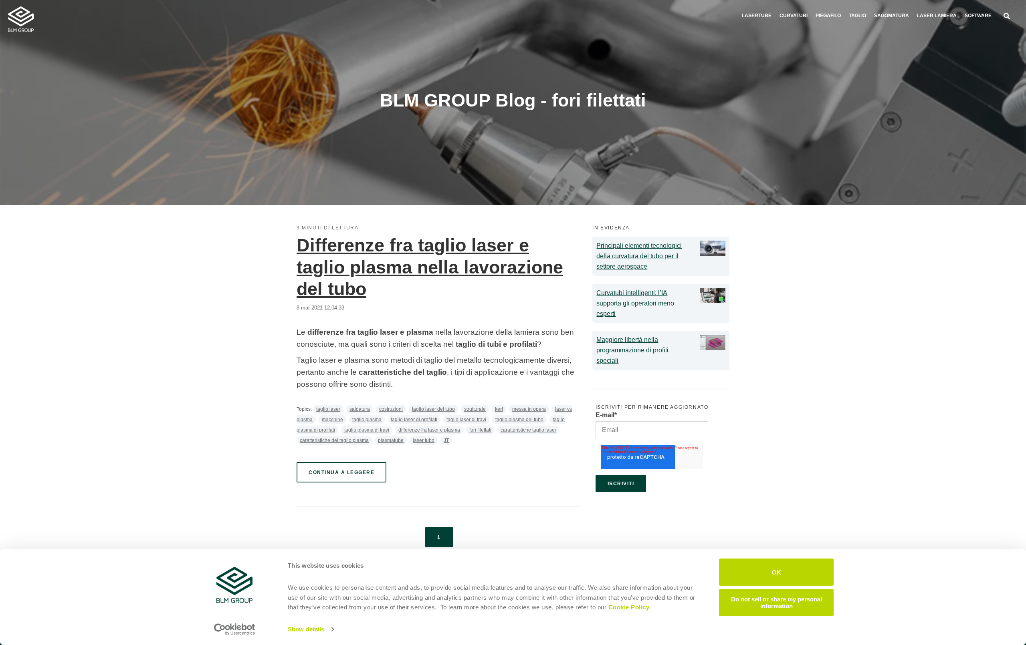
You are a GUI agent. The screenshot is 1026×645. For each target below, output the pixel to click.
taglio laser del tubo (433, 409)
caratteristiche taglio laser (528, 430)
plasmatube (391, 440)
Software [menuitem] (978, 15)
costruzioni (391, 409)
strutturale (475, 409)
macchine (332, 419)
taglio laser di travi (466, 419)
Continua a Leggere (341, 472)
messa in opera (529, 409)
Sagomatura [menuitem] (891, 15)
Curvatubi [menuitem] (794, 15)
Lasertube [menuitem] (757, 15)
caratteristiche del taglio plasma (334, 440)
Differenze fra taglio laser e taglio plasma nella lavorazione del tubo (430, 267)
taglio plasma (367, 419)
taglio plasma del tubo (519, 419)
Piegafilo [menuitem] (828, 15)
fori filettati (480, 430)
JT (446, 440)
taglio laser (328, 409)
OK (776, 572)
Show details (306, 629)
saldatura (359, 409)
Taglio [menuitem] (857, 15)
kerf (499, 409)
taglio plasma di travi (366, 430)
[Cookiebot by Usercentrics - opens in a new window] (235, 629)
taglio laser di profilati (414, 419)
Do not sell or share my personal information (776, 602)
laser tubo (423, 440)
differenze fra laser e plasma (429, 430)
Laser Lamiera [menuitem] (937, 15)
